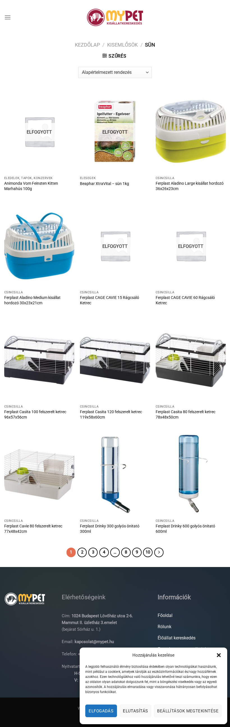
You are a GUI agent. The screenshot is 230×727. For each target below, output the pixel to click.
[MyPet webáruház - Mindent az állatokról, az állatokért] (115, 17)
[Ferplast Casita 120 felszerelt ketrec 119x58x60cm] (115, 360)
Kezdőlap (87, 45)
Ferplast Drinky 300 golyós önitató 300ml (109, 529)
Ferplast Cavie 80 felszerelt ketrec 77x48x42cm (33, 529)
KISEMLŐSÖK (122, 45)
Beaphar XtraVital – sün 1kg (104, 183)
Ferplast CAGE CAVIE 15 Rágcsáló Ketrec (109, 300)
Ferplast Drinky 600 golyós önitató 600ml (185, 529)
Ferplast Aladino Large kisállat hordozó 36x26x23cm (190, 186)
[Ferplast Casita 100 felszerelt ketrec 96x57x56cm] (39, 360)
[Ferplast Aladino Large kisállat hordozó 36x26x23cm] (191, 131)
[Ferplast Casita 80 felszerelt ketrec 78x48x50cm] (191, 360)
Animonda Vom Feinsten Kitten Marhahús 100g (31, 186)
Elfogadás (101, 711)
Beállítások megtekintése (188, 711)
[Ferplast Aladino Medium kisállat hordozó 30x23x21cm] (39, 246)
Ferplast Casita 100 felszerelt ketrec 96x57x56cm (35, 415)
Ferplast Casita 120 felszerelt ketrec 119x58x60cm (111, 415)
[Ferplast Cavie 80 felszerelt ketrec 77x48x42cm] (39, 474)
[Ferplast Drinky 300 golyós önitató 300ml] (115, 474)
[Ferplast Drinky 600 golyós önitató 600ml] (191, 474)
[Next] (159, 552)
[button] (219, 655)
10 (148, 552)
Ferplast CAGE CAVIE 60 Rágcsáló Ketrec (185, 300)
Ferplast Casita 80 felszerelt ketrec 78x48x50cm (185, 415)
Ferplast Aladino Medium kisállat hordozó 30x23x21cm (32, 300)
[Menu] (7, 17)
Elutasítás (135, 711)
